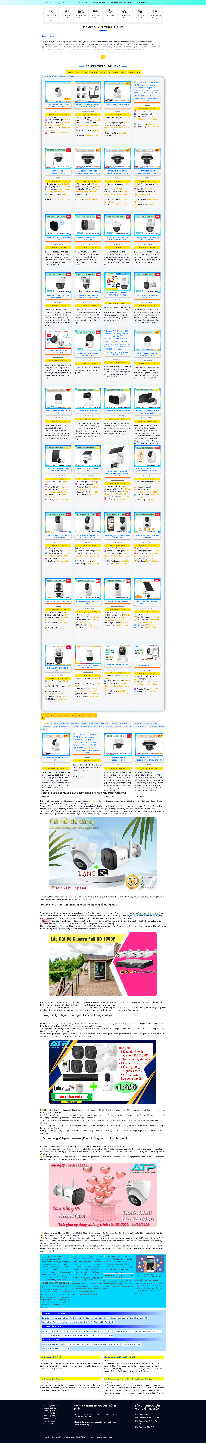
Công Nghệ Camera (82, 3)
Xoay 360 (115, 72)
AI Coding (132, 72)
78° (86, 72)
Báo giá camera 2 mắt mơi (95, 1318)
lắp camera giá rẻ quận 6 (146, 1427)
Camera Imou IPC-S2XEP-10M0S (58, 601)
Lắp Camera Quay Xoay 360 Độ (136, 726)
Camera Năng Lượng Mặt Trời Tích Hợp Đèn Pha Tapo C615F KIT (117, 473)
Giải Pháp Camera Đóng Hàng (55, 1283)
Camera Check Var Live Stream (53, 1322)
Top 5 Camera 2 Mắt (77, 1318)
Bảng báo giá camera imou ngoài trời (55, 1318)
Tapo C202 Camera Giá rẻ (117, 665)
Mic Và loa (70, 72)
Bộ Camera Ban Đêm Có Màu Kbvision (77, 1344)
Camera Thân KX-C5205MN (121, 723)
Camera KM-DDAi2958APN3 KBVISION (95, 723)
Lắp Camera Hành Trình (51, 1357)
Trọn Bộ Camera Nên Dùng (130, 1344)
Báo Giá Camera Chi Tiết (138, 1318)
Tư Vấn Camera (141, 3)
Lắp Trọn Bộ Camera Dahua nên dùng (106, 1344)
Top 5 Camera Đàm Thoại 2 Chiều (102, 1322)
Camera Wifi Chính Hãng (103, 27)
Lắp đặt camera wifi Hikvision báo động (75, 1335)
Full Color (103, 72)
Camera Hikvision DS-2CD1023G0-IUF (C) (65, 723)
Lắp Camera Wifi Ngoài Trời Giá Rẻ (99, 1331)
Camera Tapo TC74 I (147, 665)
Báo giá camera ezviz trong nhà (117, 1318)
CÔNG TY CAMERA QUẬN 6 (54, 3)
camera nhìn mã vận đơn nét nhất (77, 1322)
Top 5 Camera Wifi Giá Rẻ (51, 1335)
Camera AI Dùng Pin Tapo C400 (117, 411)
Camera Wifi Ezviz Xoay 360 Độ (102, 1335)
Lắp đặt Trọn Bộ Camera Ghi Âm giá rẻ (55, 1348)
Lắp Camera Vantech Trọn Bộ (52, 1344)
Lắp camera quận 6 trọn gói (147, 1417)
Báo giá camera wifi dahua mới (53, 1331)
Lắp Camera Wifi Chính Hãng (122, 3)
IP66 (138, 72)
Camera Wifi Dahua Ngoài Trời (124, 1331)
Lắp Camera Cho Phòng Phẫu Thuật (119, 1357)
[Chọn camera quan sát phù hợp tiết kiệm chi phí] (160, 15)
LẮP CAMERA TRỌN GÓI (100, 3)
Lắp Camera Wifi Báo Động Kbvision (148, 1331)
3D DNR (123, 72)
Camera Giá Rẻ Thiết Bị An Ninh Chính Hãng (60, 76)
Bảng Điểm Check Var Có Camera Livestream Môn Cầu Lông (150, 1276)
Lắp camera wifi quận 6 (144, 1414)
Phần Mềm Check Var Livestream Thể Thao (87, 1279)
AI (109, 72)
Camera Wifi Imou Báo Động (76, 1331)
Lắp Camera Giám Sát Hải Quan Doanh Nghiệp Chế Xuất (128, 1379)
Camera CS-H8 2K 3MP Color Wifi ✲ (65, 726)
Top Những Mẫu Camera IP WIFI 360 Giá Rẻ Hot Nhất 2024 (101, 726)
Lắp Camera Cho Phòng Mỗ (52, 1379)
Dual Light (79, 72)
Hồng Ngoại (93, 72)
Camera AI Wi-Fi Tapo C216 (87, 411)
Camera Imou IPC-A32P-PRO (117, 601)
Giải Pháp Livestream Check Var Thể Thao (119, 1276)
